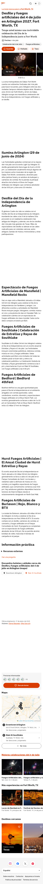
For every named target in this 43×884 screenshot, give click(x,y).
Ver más (23, 746)
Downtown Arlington (14, 573)
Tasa (36, 49)
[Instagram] (10, 863)
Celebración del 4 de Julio (12, 44)
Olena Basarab (14, 624)
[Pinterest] (32, 863)
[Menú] (37, 3)
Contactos (19, 876)
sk (24, 78)
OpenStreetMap (29, 721)
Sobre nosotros (8, 876)
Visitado (23, 49)
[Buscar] (30, 3)
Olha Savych (25, 624)
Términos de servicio (30, 880)
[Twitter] (25, 863)
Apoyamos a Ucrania (32, 876)
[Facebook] (17, 863)
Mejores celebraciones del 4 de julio (21, 755)
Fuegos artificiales (33, 44)
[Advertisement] (21, 125)
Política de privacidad (13, 880)
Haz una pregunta (9, 557)
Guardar (9, 49)
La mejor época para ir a (17, 9)
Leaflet (20, 721)
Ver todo (9, 72)
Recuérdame (23, 685)
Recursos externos (13, 551)
